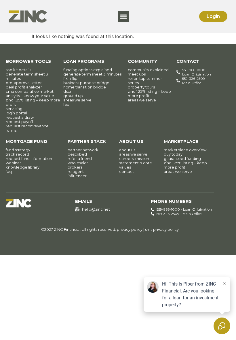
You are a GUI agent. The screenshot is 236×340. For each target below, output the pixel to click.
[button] (123, 16)
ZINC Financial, (67, 229)
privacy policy (129, 229)
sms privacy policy (162, 229)
